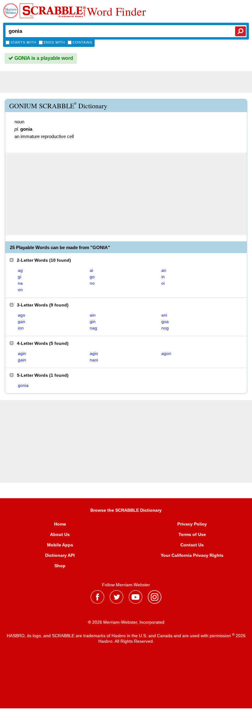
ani (164, 315)
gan (21, 321)
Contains (82, 42)
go (92, 276)
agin (22, 353)
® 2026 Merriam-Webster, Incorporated (126, 622)
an (163, 270)
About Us (60, 534)
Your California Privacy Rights (192, 555)
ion (21, 327)
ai (91, 270)
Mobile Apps (60, 544)
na (20, 283)
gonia (23, 385)
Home (60, 524)
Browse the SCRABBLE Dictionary (126, 510)
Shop (59, 565)
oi (163, 283)
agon (166, 353)
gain (22, 359)
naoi (94, 359)
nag (93, 327)
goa (165, 321)
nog (165, 327)
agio (94, 353)
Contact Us (192, 544)
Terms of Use (192, 534)
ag (20, 270)
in (163, 276)
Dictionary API (60, 555)
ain (93, 315)
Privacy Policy (192, 524)
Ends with (54, 42)
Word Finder (116, 11)
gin (93, 321)
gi (19, 276)
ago (21, 315)
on (20, 289)
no (92, 283)
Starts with (23, 42)
